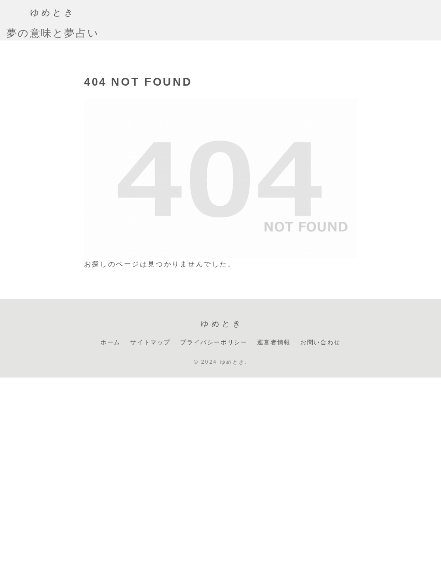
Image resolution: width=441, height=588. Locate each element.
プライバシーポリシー (213, 341)
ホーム (110, 341)
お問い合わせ (320, 341)
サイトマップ (150, 341)
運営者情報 (274, 341)
